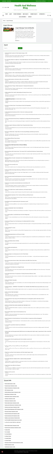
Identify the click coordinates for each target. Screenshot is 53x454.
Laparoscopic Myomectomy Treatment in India (13, 405)
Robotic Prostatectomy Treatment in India (12, 387)
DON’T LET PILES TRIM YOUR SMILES (11, 292)
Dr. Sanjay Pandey (8, 440)
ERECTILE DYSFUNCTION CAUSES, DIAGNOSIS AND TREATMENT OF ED (17, 305)
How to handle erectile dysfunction (11, 247)
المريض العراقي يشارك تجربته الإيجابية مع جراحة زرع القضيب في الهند (16, 345)
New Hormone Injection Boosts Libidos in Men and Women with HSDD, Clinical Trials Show (21, 260)
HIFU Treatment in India (9, 390)
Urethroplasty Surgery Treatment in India (12, 396)
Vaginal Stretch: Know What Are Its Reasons (12, 365)
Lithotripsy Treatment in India (10, 398)
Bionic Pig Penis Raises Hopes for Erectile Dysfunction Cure (15, 311)
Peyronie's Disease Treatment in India (11, 411)
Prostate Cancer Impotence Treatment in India (13, 427)
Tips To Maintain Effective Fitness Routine (12, 138)
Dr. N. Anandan (7, 431)
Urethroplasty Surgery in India (10, 446)
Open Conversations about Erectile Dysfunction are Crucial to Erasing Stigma (18, 176)
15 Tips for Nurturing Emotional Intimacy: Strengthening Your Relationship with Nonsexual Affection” (22, 118)
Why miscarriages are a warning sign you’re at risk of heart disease (16, 253)
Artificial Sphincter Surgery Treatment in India (12, 392)
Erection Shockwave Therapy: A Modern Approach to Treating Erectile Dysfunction (19, 85)
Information (42, 14)
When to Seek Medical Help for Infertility (12, 240)
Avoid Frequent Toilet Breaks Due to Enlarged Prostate (14, 267)
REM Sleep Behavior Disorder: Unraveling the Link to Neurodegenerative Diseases (19, 157)
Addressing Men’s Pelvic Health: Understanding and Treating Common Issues (18, 92)
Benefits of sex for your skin (10, 371)
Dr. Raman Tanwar (8, 436)
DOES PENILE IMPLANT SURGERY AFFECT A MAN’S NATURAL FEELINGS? (18, 358)
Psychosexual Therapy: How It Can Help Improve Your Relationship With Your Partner (19, 221)
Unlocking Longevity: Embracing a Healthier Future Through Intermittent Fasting (19, 125)
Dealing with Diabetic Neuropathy (11, 280)
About (10, 14)
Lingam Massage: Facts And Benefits (24, 28)
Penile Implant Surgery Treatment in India (12, 402)
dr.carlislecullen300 (19, 29)
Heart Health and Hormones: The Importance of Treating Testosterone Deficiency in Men (20, 273)
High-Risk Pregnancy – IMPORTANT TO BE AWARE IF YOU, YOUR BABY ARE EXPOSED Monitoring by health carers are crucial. (26, 286)
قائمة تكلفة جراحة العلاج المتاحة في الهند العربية (12, 422)
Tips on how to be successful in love (11, 164)
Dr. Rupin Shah (7, 429)
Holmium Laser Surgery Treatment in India (12, 407)
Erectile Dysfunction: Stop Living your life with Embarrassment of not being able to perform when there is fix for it (24, 298)
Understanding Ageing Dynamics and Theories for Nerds (14, 234)
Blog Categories (22, 16)
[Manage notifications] (2, 452)
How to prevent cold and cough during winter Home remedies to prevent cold (18, 339)
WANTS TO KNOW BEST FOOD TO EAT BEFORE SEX (14, 208)
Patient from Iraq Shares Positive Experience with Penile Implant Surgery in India (19, 352)
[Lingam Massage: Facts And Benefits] (8, 29)
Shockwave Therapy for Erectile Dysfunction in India (14, 442)
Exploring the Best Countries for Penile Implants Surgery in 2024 (16, 53)
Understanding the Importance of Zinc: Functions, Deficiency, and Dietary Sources (19, 194)
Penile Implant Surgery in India (10, 383)
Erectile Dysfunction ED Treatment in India (12, 413)
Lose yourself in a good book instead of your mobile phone (15, 324)
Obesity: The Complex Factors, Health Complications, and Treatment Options (18, 189)
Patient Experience (17, 14)
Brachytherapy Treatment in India (10, 394)
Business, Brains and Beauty (10, 66)
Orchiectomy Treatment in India (10, 400)
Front (6, 14)
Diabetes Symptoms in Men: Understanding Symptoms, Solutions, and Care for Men (32, 1)
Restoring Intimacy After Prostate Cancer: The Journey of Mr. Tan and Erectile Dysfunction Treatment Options (24, 151)
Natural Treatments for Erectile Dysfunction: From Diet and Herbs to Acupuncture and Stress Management (23, 318)
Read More (17, 40)
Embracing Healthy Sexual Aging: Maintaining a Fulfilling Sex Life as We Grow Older (19, 169)
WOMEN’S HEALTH (33, 14)
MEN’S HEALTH (25, 14)
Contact (30, 16)
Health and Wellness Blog (25, 6)
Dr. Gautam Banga (8, 438)
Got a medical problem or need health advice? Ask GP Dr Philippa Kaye (17, 214)
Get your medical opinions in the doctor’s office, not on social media (17, 79)
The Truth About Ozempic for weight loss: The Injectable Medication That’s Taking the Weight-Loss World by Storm (25, 59)
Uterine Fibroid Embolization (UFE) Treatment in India (14, 409)
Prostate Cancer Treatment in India (11, 385)
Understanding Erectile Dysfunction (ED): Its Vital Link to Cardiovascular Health (19, 112)
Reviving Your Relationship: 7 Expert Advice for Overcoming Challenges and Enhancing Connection (22, 131)
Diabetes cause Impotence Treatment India (12, 417)
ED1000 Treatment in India (9, 444)
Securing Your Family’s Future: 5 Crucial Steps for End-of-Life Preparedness (18, 105)
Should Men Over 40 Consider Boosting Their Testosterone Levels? (16, 201)
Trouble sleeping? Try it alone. (10, 227)
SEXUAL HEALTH (6, 30)
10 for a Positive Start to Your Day (15, 98)
